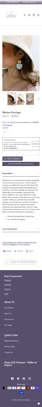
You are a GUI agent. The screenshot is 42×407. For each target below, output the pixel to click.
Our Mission (9, 308)
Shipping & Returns (11, 341)
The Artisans (9, 319)
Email (6, 294)
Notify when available (21, 164)
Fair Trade (8, 325)
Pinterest (7, 289)
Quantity (5, 128)
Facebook (7, 285)
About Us (8, 313)
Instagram (7, 280)
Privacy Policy (9, 346)
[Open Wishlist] (39, 404)
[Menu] (38, 14)
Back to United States (22, 262)
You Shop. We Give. (10, 140)
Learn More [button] (12, 146)
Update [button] (35, 144)
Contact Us (8, 352)
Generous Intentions (24, 400)
